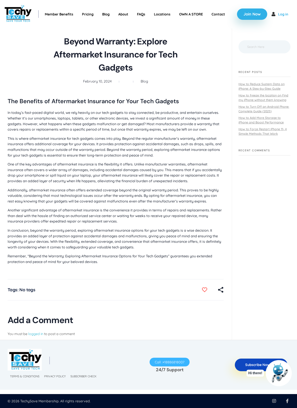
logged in (36, 334)
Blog (144, 81)
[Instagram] (274, 401)
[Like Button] (208, 289)
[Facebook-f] (287, 401)
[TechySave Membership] (17, 13)
